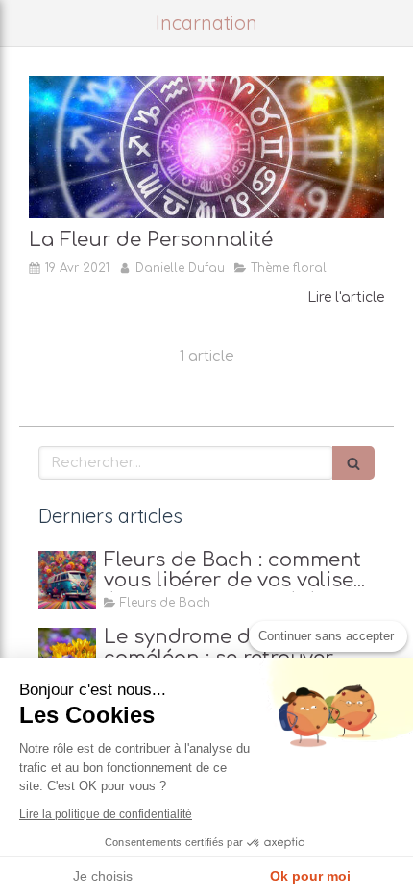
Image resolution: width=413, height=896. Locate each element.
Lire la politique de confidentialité (105, 814)
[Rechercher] (353, 463)
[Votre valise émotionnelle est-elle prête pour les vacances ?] (67, 580)
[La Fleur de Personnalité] (206, 147)
